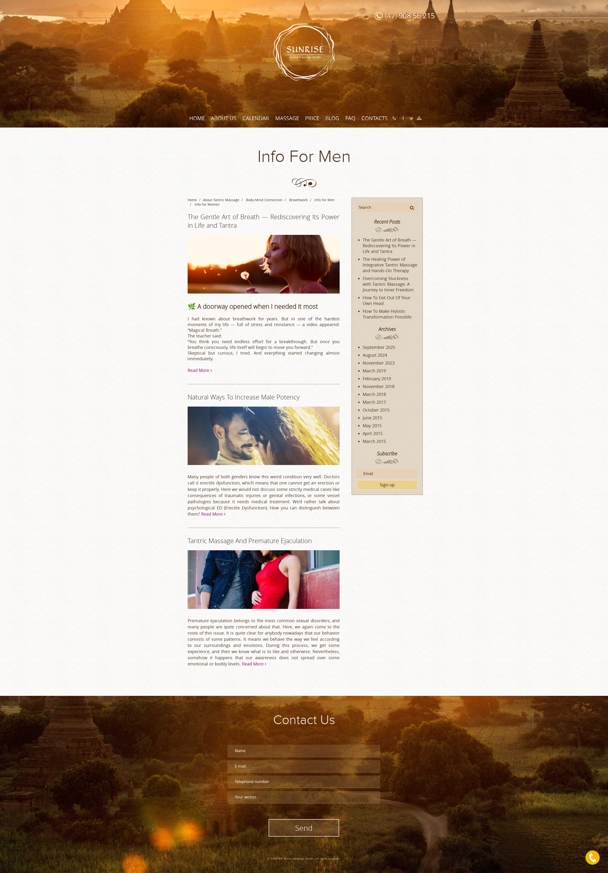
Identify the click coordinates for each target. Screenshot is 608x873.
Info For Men (324, 200)
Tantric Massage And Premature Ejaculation (250, 540)
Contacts (374, 118)
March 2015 (374, 441)
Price (312, 118)
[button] (411, 208)
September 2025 (379, 347)
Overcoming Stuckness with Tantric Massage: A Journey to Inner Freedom (388, 284)
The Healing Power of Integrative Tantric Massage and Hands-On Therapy (390, 264)
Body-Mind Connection (264, 200)
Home (197, 118)
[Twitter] (411, 118)
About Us (223, 118)
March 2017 (374, 402)
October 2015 (376, 410)
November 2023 (378, 363)
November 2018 (378, 386)
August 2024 (375, 355)
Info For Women (207, 204)
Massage (287, 118)
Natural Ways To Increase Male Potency (243, 397)
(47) (410, 15)
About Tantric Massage (221, 200)
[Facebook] (403, 118)
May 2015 (372, 425)
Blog (332, 118)
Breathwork (298, 200)
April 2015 (373, 433)
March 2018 (374, 394)
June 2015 (372, 418)
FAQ (350, 118)
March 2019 (374, 371)
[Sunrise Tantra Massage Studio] (304, 51)
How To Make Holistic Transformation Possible (387, 314)
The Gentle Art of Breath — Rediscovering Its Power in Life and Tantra (389, 245)
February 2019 (377, 378)
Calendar (255, 118)
